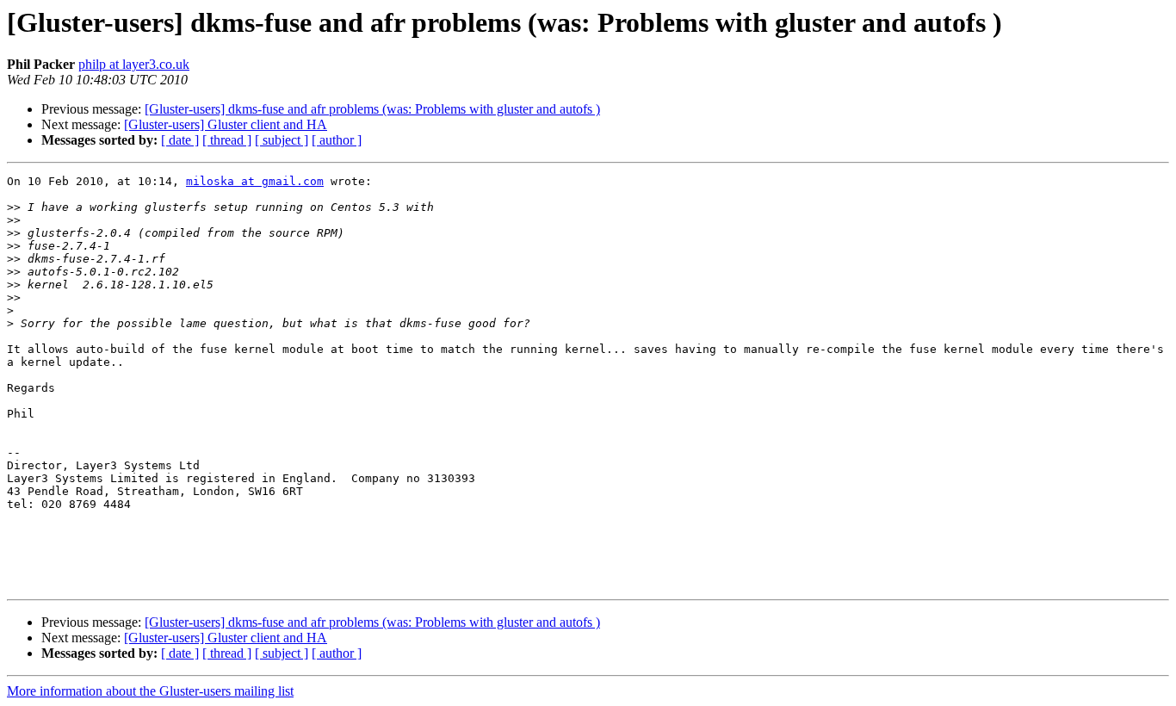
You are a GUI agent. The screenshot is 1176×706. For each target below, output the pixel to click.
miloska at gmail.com (255, 181)
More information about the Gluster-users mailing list (150, 691)
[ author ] (337, 140)
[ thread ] (226, 140)
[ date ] (180, 140)
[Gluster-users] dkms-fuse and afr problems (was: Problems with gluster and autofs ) (372, 109)
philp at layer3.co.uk (133, 64)
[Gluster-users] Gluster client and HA (225, 124)
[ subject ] (281, 140)
